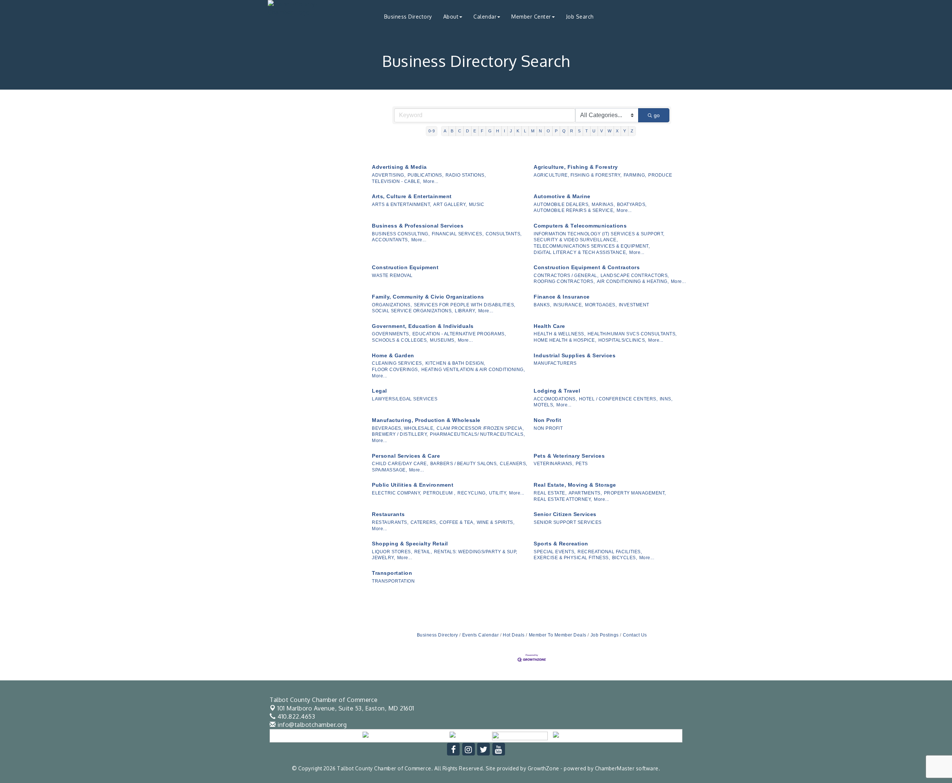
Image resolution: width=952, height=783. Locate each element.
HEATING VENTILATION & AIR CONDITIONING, (473, 369)
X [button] (617, 131)
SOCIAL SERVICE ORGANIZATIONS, (412, 310)
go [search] (657, 115)
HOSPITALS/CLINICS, (622, 340)
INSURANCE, (568, 304)
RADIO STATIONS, (466, 175)
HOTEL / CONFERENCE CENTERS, (618, 399)
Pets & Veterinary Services (569, 456)
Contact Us (635, 635)
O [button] (548, 131)
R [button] (571, 131)
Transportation (392, 573)
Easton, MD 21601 (345, 708)
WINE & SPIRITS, (496, 522)
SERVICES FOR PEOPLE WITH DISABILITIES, (464, 304)
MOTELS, (544, 404)
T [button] (586, 131)
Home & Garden (393, 355)
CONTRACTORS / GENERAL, (566, 275)
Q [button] (564, 131)
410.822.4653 (295, 716)
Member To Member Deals (557, 635)
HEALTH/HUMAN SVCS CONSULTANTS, (632, 333)
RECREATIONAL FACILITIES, (610, 551)
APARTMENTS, (585, 493)
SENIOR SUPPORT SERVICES (568, 522)
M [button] (533, 131)
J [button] (511, 131)
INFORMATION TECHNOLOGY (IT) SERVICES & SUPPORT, (599, 233)
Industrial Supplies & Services (574, 355)
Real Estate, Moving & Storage (575, 485)
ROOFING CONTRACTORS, (564, 281)
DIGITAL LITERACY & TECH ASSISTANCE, (580, 252)
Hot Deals (514, 635)
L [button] (525, 131)
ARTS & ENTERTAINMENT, (401, 204)
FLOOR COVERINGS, (395, 369)
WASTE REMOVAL (392, 275)
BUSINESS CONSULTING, (401, 233)
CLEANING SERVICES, (397, 363)
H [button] (497, 131)
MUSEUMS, (443, 340)
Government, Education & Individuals (423, 326)
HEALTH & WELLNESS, (559, 333)
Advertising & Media (399, 167)
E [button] (474, 131)
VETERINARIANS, (553, 463)
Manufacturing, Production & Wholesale (426, 420)
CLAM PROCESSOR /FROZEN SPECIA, (480, 428)
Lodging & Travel (557, 391)
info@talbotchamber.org (311, 724)
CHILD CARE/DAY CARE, (400, 463)
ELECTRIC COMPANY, (396, 493)
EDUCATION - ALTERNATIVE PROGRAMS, (459, 333)
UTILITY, (498, 493)
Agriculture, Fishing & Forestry (576, 167)
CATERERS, (424, 522)
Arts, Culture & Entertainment (412, 196)
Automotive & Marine (562, 196)
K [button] (518, 131)
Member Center (531, 16)
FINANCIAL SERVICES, (458, 233)
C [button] (459, 131)
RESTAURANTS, (390, 522)
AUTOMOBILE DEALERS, (562, 204)
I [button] (504, 131)
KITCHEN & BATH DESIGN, (455, 363)
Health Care (549, 326)
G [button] (490, 131)
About (451, 16)
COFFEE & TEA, (457, 522)
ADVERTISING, (388, 175)
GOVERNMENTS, (391, 333)
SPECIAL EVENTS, (555, 551)
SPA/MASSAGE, (389, 470)
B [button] (452, 131)
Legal (379, 391)
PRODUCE (660, 175)
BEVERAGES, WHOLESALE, (403, 428)
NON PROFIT (548, 428)
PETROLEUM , (439, 493)
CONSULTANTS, (504, 233)
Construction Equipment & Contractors (587, 267)
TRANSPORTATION (393, 581)
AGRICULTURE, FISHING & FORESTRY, (577, 175)
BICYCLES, (624, 557)
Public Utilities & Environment (412, 485)
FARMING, (635, 175)
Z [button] (632, 131)
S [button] (579, 131)
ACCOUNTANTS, (390, 239)
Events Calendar (480, 635)
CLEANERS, (513, 463)
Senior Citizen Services (565, 514)
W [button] (610, 131)
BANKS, (542, 304)
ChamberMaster (615, 768)
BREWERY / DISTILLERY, (400, 434)
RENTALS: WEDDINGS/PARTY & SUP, (475, 551)
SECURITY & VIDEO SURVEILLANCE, (576, 239)
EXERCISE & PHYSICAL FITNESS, (572, 557)
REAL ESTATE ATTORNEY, (563, 499)
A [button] (445, 131)
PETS (582, 463)
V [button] (601, 131)
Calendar (484, 16)
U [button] (594, 131)
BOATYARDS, (632, 204)
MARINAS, (603, 204)
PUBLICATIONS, (426, 175)
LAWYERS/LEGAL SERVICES (404, 399)
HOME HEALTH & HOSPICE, (565, 340)
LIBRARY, (465, 310)
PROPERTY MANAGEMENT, (635, 493)
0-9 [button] (431, 131)
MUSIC (477, 204)
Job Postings (605, 635)
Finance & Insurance (562, 297)
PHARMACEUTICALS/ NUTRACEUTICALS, (477, 434)
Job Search (580, 16)
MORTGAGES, (601, 304)
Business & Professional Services (417, 226)
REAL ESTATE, (550, 493)
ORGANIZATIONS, (392, 304)
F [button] (482, 131)
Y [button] (624, 131)
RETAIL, (423, 551)
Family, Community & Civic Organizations (428, 297)
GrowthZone (543, 768)
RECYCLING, (472, 493)
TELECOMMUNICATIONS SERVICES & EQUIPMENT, (592, 246)
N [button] (540, 131)
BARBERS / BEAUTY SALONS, (464, 463)
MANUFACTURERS (555, 363)
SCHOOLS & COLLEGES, (400, 340)
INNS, (666, 399)
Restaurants (388, 514)
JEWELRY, (383, 557)
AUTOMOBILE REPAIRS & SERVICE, (574, 210)
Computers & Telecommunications (580, 226)
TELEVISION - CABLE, (396, 181)
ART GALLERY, (450, 204)
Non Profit (547, 420)
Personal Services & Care (406, 456)
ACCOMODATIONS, (555, 399)
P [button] (556, 131)
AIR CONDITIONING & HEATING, (633, 281)
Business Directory (408, 16)
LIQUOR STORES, (392, 551)
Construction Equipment (405, 267)
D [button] (467, 131)
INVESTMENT (634, 304)
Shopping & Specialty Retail (410, 544)
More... (430, 181)
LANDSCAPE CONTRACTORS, (635, 275)
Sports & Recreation (561, 544)
